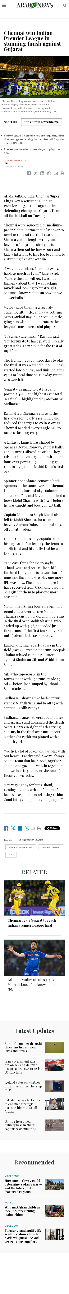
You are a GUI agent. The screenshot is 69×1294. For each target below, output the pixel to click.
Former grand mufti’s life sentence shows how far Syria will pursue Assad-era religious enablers (23, 1236)
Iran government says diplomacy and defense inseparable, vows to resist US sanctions (23, 1067)
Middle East (12, 1176)
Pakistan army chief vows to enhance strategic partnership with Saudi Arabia (22, 1105)
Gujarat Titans (51, 847)
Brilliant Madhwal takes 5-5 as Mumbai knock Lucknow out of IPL (32, 984)
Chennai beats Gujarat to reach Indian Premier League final (32, 922)
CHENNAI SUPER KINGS (20, 847)
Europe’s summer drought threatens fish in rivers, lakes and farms (23, 1047)
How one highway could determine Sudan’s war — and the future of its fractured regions (23, 1186)
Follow (53, 828)
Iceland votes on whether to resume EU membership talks (23, 1086)
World (9, 1202)
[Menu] (4, 5)
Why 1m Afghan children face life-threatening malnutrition (22, 1211)
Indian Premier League (30, 840)
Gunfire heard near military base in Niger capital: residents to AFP (21, 1125)
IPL (10, 854)
